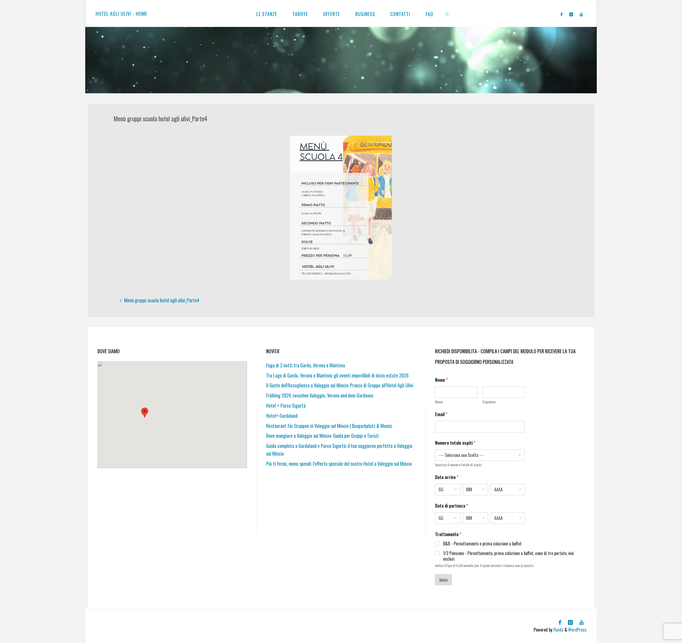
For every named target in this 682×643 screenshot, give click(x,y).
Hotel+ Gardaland (282, 415)
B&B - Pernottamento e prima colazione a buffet (482, 543)
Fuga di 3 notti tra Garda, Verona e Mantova (305, 365)
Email (441, 414)
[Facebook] (561, 14)
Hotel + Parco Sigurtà (286, 405)
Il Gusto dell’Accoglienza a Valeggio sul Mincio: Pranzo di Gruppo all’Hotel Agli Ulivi (339, 385)
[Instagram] (571, 14)
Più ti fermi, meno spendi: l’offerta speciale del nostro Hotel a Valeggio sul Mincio (339, 463)
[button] (144, 412)
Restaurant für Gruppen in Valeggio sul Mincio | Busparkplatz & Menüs (329, 425)
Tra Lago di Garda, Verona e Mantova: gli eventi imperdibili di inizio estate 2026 (337, 375)
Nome (439, 401)
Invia (443, 579)
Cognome (489, 401)
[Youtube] (581, 14)
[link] (447, 13)
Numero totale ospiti (455, 442)
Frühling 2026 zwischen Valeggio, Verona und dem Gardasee (319, 395)
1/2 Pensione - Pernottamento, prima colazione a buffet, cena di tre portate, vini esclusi (508, 556)
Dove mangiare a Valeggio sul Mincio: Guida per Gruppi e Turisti (322, 435)
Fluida (557, 629)
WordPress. (577, 629)
